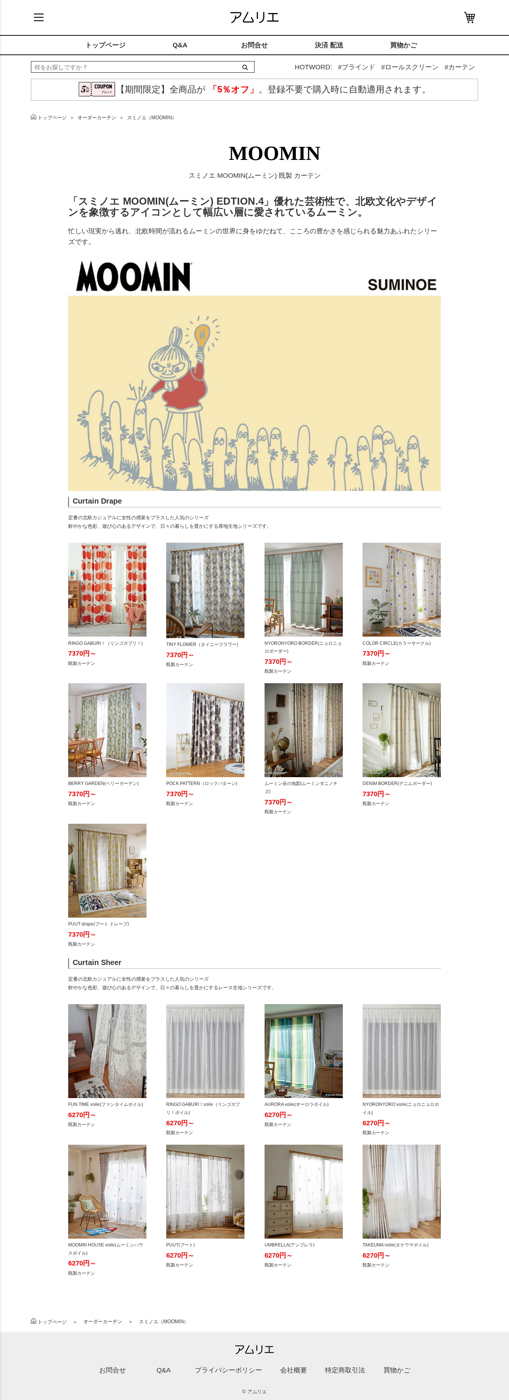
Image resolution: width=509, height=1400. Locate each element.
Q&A (180, 45)
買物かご (403, 45)
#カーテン (460, 67)
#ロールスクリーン (410, 67)
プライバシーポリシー (228, 1370)
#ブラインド (356, 67)
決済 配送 (329, 45)
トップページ (105, 45)
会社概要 (293, 1370)
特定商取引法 (345, 1370)
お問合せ (254, 45)
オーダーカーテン (97, 117)
